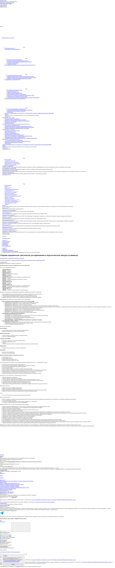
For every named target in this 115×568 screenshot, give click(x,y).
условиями (57, 469)
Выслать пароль (3, 540)
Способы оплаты (3, 503)
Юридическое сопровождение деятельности (14, 98)
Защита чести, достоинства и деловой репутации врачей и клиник (20, 95)
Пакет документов (4, 461)
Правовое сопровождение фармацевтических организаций (19, 78)
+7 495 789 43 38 (3, 4)
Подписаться (14, 497)
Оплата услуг (7, 116)
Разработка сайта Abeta (4, 505)
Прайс (32, 481)
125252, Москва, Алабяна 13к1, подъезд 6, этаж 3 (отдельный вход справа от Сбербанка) (18, 495)
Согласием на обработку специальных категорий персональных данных (97, 562)
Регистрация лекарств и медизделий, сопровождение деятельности (18, 65)
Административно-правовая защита (14, 93)
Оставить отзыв (3, 0)
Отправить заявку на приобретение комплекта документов (12, 258)
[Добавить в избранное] (57, 440)
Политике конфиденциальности (10, 560)
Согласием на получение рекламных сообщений (45, 502)
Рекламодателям (3, 482)
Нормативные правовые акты (11, 200)
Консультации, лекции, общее (11, 49)
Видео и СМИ (5, 244)
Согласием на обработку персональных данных (41, 499)
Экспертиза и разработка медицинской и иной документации (19, 110)
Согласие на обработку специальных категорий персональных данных (14, 487)
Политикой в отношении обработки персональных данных (64, 499)
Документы (4, 148)
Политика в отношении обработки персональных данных (12, 484)
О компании (4, 243)
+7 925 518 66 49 (9, 492)
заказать (1, 456)
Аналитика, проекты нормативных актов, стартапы (17, 60)
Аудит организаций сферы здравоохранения (16, 108)
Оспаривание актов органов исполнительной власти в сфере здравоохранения (23, 97)
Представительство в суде (12, 91)
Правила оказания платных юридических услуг (10, 483)
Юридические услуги (6, 37)
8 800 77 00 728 (3, 5)
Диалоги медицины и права (10, 202)
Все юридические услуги (10, 48)
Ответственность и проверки (11, 191)
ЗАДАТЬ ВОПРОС (6, 241)
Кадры (6, 186)
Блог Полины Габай (6, 245)
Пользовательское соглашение (6, 489)
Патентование (10, 112)
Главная (4, 248)
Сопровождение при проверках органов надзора (17, 96)
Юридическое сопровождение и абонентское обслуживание (19, 61)
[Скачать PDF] (57, 449)
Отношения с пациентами (10, 160)
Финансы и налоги (9, 197)
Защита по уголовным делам (13, 92)
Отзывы (6, 114)
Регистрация (12, 537)
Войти (10, 536)
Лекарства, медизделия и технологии (12, 195)
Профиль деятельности (4, 464)
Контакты (25, 481)
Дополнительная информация (6, 466)
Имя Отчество (3, 460)
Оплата (28, 481)
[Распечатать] (57, 431)
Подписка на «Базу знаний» (13, 62)
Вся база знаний (8, 185)
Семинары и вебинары (12, 63)
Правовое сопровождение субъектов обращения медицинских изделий (21, 77)
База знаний (4, 174)
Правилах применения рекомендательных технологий (11, 561)
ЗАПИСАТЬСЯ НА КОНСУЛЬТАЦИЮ (45, 113)
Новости (6, 204)
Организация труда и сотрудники (11, 162)
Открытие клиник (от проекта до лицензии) (16, 111)
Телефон (1, 462)
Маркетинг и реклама (9, 193)
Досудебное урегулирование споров (14, 90)
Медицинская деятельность (10, 194)
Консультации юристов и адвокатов (14, 59)
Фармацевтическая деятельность (11, 189)
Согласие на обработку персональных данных (9, 485)
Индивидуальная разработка (10, 164)
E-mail (1, 465)
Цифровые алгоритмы (9, 198)
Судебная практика (9, 190)
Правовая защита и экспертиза (11, 79)
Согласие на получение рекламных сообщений (9, 486)
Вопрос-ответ (7, 187)
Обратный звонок (3, 7)
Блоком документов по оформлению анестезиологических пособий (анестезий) (28, 260)
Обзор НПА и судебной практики (12, 201)
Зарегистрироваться (4, 546)
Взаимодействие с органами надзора (12, 163)
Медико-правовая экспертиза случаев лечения (16, 94)
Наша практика (5, 242)
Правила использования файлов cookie (8, 488)
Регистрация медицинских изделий (14, 75)
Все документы (8, 159)
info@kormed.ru (3, 491)
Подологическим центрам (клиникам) (10, 251)
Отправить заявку (3, 470)
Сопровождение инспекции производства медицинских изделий (20, 76)
